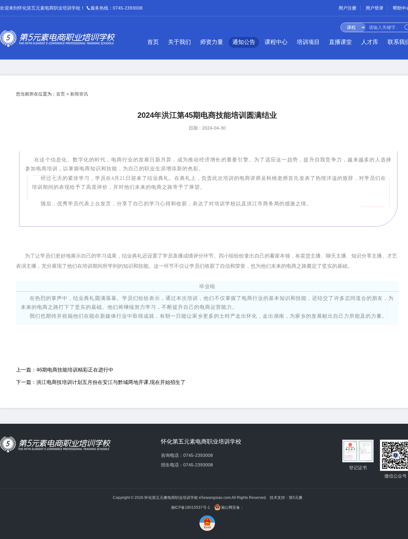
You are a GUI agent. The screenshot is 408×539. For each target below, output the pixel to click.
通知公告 (243, 42)
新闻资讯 (79, 93)
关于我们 (179, 42)
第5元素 (295, 497)
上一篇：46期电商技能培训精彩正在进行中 (64, 369)
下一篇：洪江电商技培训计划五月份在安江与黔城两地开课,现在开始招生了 (101, 382)
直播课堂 (340, 42)
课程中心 (276, 42)
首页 (153, 42)
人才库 (369, 42)
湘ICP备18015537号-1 (190, 507)
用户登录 (374, 8)
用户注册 (347, 8)
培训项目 (308, 42)
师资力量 (211, 42)
